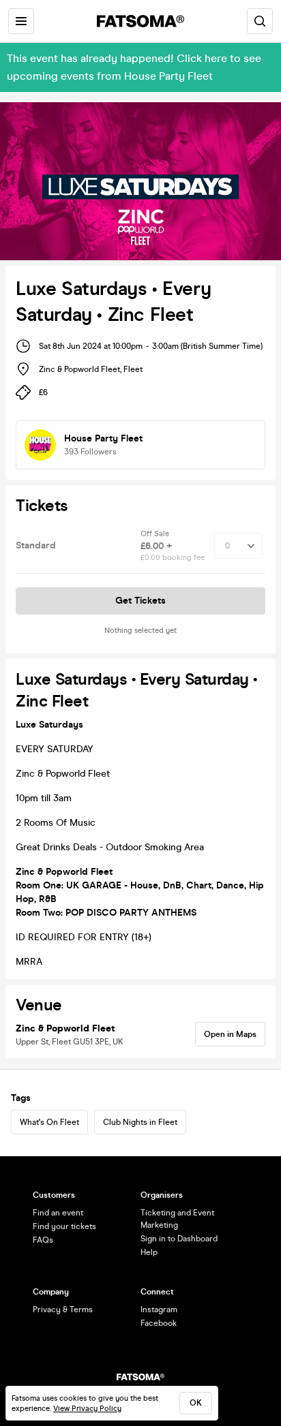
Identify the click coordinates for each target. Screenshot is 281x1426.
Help (149, 1252)
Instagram (158, 1309)
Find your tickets (64, 1226)
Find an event (58, 1213)
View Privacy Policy (87, 1408)
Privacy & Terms (63, 1309)
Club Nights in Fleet (140, 1122)
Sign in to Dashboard (179, 1238)
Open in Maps (230, 1034)
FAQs (43, 1240)
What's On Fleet (49, 1122)
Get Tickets (140, 600)
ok (196, 1403)
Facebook (158, 1323)
